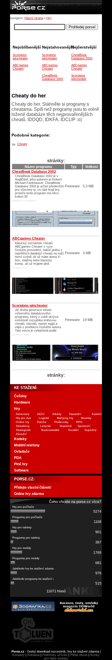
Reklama (33, 655)
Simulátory (23, 426)
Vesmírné (65, 426)
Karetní (97, 414)
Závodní (21, 434)
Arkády (56, 414)
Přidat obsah (79, 655)
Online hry (22, 422)
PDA (18, 458)
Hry (49, 18)
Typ (73, 167)
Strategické (23, 430)
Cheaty (22, 144)
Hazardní (75, 414)
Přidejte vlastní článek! (32, 488)
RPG (79, 422)
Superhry (90, 430)
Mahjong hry (65, 418)
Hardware (22, 402)
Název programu (38, 167)
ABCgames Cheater (79, 66)
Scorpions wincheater (78, 77)
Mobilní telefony (27, 445)
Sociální (73, 430)
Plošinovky (61, 422)
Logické (44, 418)
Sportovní (84, 426)
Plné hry (21, 464)
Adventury (22, 414)
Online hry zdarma (29, 494)
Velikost (91, 167)
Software (21, 470)
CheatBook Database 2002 (81, 56)
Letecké (45, 426)
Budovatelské (50, 430)
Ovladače (22, 452)
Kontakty (18, 655)
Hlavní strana (33, 18)
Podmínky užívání (54, 655)
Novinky (86, 418)
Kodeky (20, 439)
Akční (41, 414)
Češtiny (20, 396)
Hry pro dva (23, 418)
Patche (42, 422)
